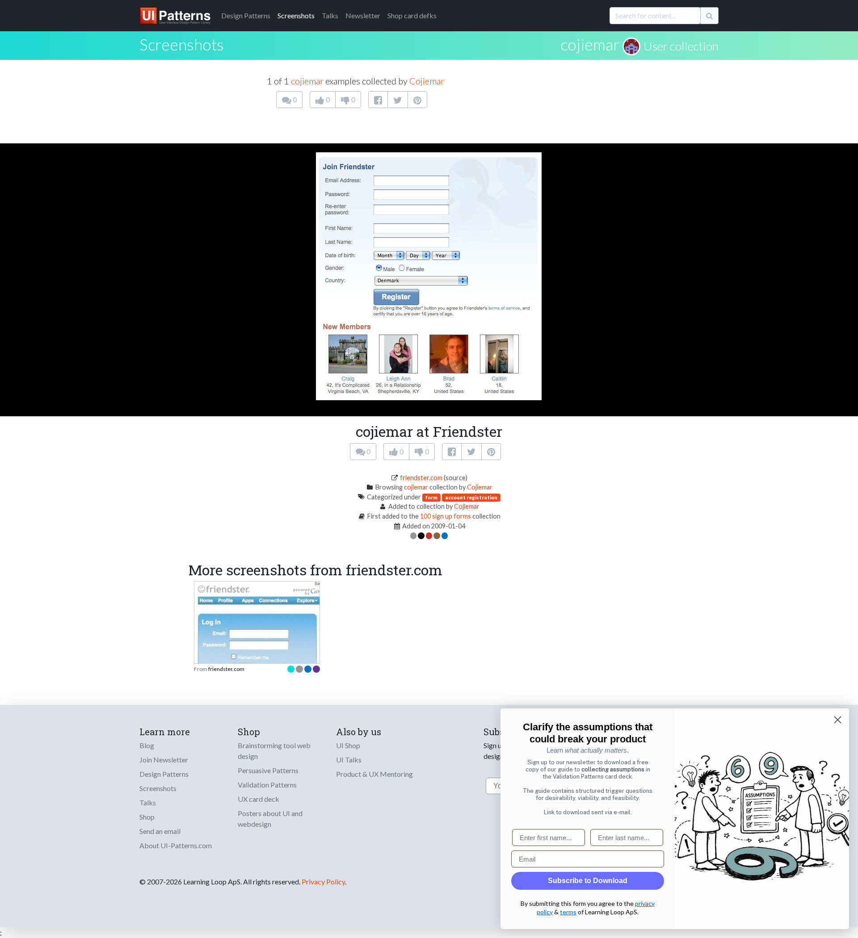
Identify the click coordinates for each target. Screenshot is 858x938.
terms (568, 912)
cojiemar (589, 44)
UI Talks (349, 759)
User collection (681, 46)
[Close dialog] (837, 720)
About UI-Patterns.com (175, 845)
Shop (147, 816)
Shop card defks (412, 15)
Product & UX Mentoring (374, 774)
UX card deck (258, 799)
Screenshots (296, 15)
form (431, 497)
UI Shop (348, 745)
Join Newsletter (163, 759)
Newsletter (362, 15)
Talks (330, 15)
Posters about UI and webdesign (270, 818)
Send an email (160, 831)
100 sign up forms (445, 516)
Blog (146, 745)
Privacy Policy (323, 881)
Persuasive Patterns (268, 770)
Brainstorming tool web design (274, 750)
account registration (471, 497)
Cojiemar (426, 80)
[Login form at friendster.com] (257, 635)
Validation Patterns (267, 784)
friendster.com (421, 478)
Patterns (245, 15)
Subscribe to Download (587, 880)
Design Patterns (164, 774)
